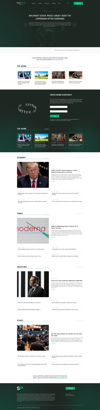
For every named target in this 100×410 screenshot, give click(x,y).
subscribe (78, 3)
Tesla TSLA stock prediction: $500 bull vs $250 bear (67, 281)
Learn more (53, 181)
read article (50, 30)
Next (74, 24)
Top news (34, 3)
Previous (25, 24)
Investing (54, 3)
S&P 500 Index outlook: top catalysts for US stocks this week (66, 335)
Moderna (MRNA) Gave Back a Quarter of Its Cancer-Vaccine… (64, 227)
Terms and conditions (70, 395)
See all (47, 66)
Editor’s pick (47, 3)
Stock (59, 3)
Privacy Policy (68, 394)
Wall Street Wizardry (57, 59)
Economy (40, 3)
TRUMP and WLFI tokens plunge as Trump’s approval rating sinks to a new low (64, 171)
